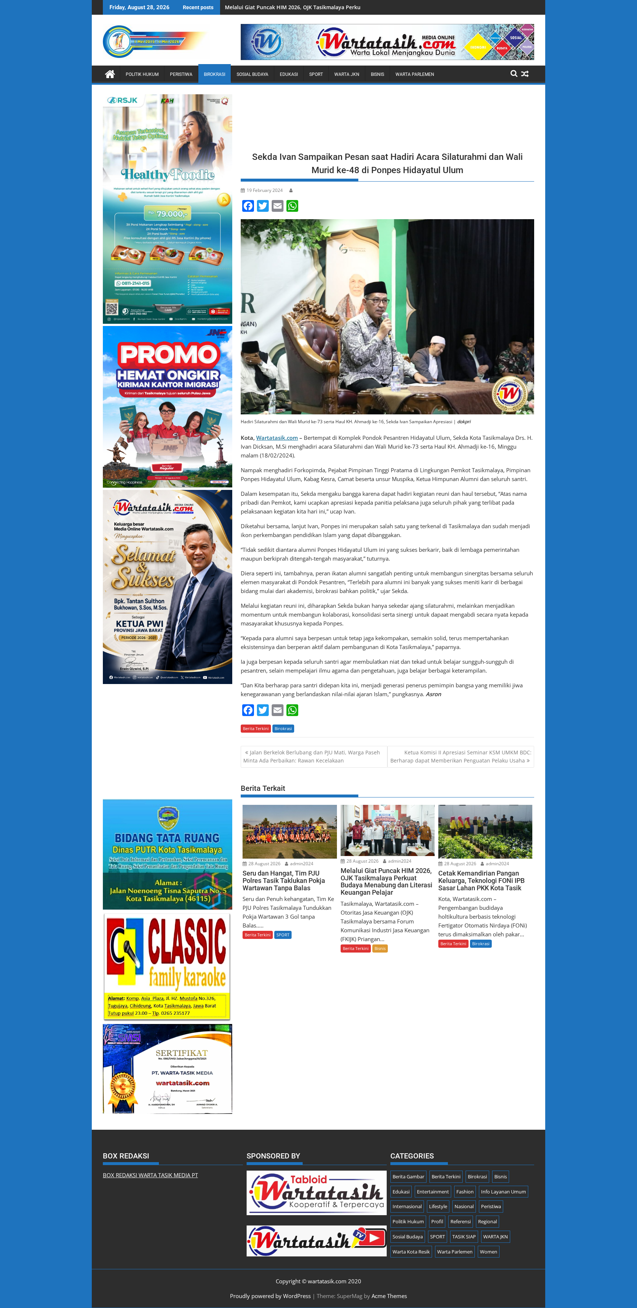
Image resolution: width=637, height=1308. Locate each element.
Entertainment (433, 1191)
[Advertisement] (387, 120)
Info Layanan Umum (503, 1191)
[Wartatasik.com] (110, 73)
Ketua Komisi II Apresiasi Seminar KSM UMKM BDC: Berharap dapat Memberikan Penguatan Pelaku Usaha (461, 756)
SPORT (316, 74)
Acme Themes (389, 1296)
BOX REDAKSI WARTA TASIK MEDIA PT (150, 1175)
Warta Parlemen (415, 74)
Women (488, 1251)
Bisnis (377, 74)
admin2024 (301, 863)
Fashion (465, 1191)
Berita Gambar (408, 1176)
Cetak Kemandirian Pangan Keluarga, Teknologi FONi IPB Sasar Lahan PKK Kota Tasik (332, 7)
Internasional (407, 1206)
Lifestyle (438, 1206)
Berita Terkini (256, 728)
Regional (487, 1221)
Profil (437, 1221)
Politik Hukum (142, 74)
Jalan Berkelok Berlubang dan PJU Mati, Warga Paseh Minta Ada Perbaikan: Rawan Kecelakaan (311, 756)
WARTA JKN (346, 74)
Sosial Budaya (252, 74)
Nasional (464, 1206)
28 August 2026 (264, 863)
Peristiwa (181, 74)
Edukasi (289, 74)
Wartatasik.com (277, 437)
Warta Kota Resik (411, 1251)
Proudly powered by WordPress (270, 1296)
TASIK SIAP (464, 1236)
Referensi (460, 1221)
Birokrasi (214, 74)
